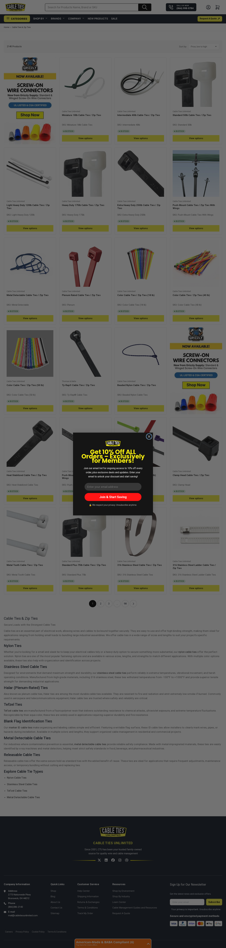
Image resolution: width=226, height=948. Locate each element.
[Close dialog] (149, 436)
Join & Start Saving (113, 497)
